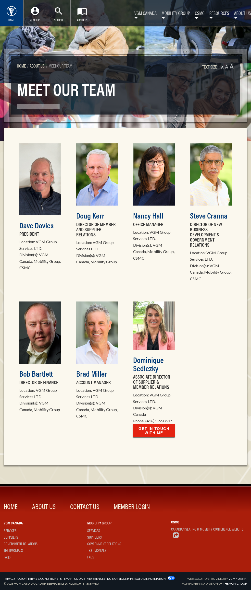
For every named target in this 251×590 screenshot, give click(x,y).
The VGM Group (235, 583)
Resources (219, 12)
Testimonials (13, 550)
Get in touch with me (153, 431)
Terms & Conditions (43, 578)
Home (11, 20)
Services (10, 530)
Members (35, 20)
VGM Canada (145, 12)
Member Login (132, 506)
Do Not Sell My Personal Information (136, 578)
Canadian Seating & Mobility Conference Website (207, 529)
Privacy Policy (15, 578)
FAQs (7, 557)
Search (58, 20)
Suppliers (11, 537)
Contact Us (84, 506)
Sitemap (66, 578)
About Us (82, 20)
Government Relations (21, 543)
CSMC (199, 12)
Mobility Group (176, 12)
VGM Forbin (237, 578)
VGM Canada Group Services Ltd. (41, 583)
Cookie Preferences (89, 578)
